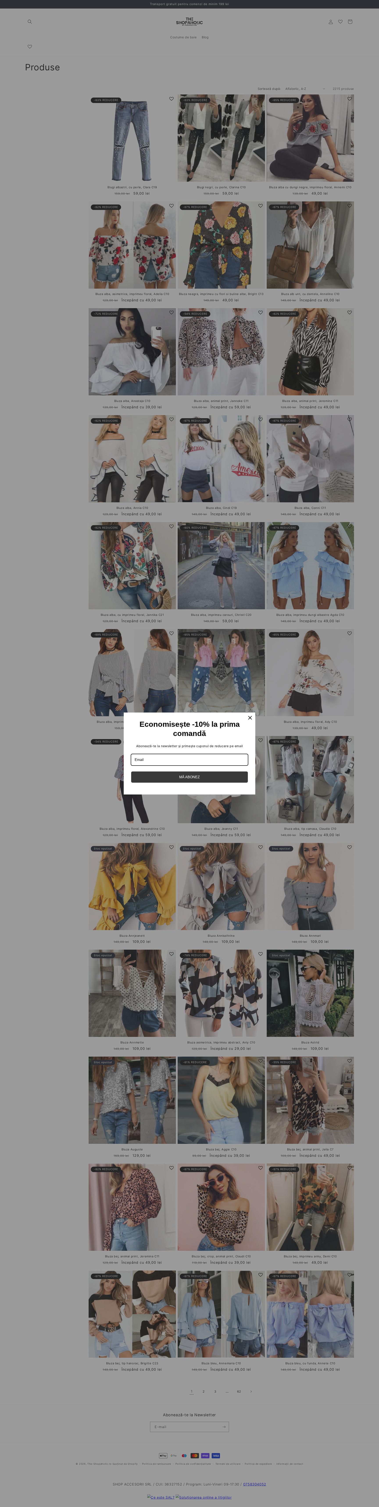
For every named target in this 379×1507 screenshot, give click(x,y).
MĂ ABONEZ (189, 777)
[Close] (250, 718)
